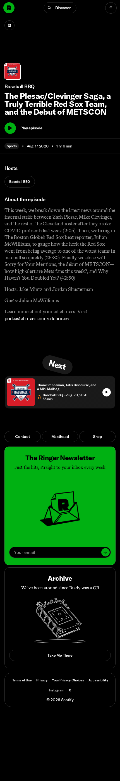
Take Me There (60, 655)
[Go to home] (9, 7)
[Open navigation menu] (111, 8)
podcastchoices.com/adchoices (36, 319)
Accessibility (98, 680)
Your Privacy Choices (68, 680)
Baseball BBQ (19, 181)
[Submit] (105, 552)
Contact (22, 436)
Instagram (56, 690)
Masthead (60, 436)
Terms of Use (22, 680)
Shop (97, 436)
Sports (12, 146)
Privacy (41, 680)
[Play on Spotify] (9, 25)
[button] (60, 7)
